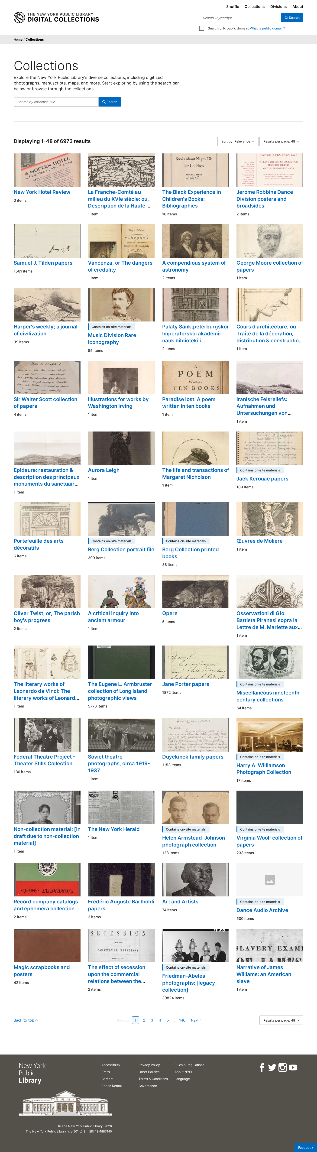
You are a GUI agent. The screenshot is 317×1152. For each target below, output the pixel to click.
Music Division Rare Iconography (112, 338)
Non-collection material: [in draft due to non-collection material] (47, 836)
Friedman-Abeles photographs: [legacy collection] (188, 983)
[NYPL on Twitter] (271, 1067)
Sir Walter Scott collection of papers (45, 402)
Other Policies (149, 1072)
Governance (148, 1086)
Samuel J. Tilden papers (43, 263)
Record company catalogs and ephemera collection (46, 905)
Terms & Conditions (153, 1079)
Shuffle (232, 6)
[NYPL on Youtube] (292, 1067)
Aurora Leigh (104, 470)
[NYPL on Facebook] (261, 1067)
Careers (107, 1079)
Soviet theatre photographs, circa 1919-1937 (119, 763)
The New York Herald (114, 829)
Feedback (305, 1147)
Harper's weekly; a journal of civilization (46, 330)
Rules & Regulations (189, 1065)
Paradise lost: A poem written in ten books (189, 402)
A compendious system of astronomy (194, 266)
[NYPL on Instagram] (282, 1067)
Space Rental (111, 1086)
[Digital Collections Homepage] (56, 17)
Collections (255, 6)
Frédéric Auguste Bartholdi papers (121, 905)
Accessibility (110, 1065)
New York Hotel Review (42, 192)
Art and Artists (180, 902)
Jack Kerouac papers (262, 479)
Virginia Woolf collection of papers (269, 841)
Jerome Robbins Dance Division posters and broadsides (264, 199)
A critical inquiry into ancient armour (113, 616)
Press (105, 1072)
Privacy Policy (149, 1065)
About (297, 6)
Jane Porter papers (185, 684)
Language (182, 1079)
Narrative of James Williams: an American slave (263, 974)
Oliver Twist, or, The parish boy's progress (47, 616)
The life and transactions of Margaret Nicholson (195, 473)
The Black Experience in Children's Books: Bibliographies (191, 199)
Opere (170, 613)
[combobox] (240, 17)
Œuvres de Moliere (259, 541)
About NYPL (184, 1072)
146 (182, 1020)
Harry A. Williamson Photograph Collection (263, 768)
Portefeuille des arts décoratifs (39, 544)
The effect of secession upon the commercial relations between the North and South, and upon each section (120, 981)
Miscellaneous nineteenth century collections (267, 696)
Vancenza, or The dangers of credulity (120, 266)
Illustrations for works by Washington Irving (118, 402)
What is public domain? (267, 28)
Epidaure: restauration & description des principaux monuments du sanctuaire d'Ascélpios (46, 480)
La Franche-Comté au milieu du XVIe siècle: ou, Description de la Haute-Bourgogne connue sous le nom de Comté (120, 206)
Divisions (278, 6)
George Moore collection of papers (269, 266)
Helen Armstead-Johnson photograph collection (193, 841)
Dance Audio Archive (262, 910)
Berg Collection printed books (190, 552)
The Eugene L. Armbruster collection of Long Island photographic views (120, 691)
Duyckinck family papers (192, 757)
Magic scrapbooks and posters (42, 970)
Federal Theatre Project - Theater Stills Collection (44, 760)
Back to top (24, 1020)
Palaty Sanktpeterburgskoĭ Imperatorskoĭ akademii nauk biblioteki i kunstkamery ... (195, 337)
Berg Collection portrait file (121, 549)
